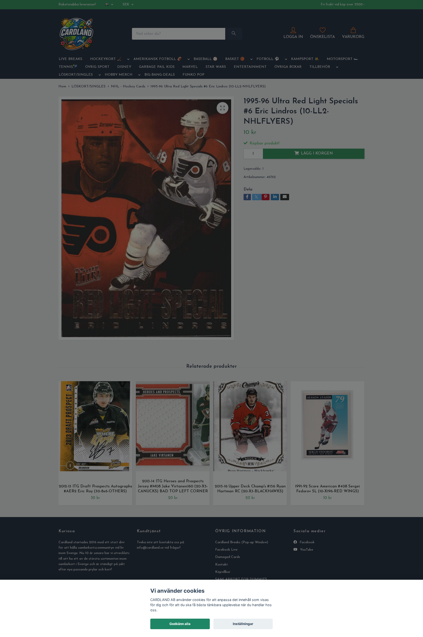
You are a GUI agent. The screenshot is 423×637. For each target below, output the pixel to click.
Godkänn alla (179, 624)
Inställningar (243, 624)
